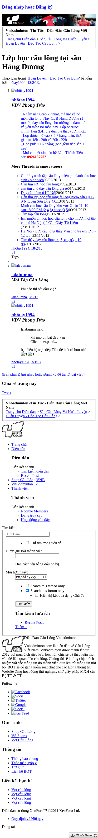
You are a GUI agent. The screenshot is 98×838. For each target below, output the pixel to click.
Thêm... (21, 627)
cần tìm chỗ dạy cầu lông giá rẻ (44, 188)
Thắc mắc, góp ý (24, 763)
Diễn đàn (18, 449)
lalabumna (22, 274)
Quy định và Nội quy (27, 819)
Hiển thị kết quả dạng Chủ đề (61, 595)
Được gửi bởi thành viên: (25, 551)
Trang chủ (19, 444)
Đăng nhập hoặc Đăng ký (27, 7)
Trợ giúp (17, 767)
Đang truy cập (31, 515)
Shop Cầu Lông (23, 731)
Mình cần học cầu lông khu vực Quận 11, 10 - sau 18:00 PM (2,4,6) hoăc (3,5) (55, 208)
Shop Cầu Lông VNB (28, 480)
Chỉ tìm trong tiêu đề (45, 543)
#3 (13, 366)
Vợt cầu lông (21, 790)
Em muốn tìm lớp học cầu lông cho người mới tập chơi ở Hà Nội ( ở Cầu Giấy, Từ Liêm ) (58, 222)
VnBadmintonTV (24, 484)
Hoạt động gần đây (35, 520)
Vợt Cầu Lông (22, 740)
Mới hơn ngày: (17, 572)
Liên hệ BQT (21, 771)
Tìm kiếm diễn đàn (35, 471)
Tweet (6, 393)
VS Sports (19, 736)
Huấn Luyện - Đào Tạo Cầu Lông (53, 78)
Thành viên (20, 488)
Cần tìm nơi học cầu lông (40, 184)
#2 (13, 301)
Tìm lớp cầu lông (34, 214)
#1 (13, 253)
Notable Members (34, 511)
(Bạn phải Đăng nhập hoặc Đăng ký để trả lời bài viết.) (43, 374)
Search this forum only (46, 591)
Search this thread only (47, 586)
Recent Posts (30, 475)
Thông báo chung (24, 759)
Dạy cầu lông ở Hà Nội (38, 193)
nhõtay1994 (16, 82)
